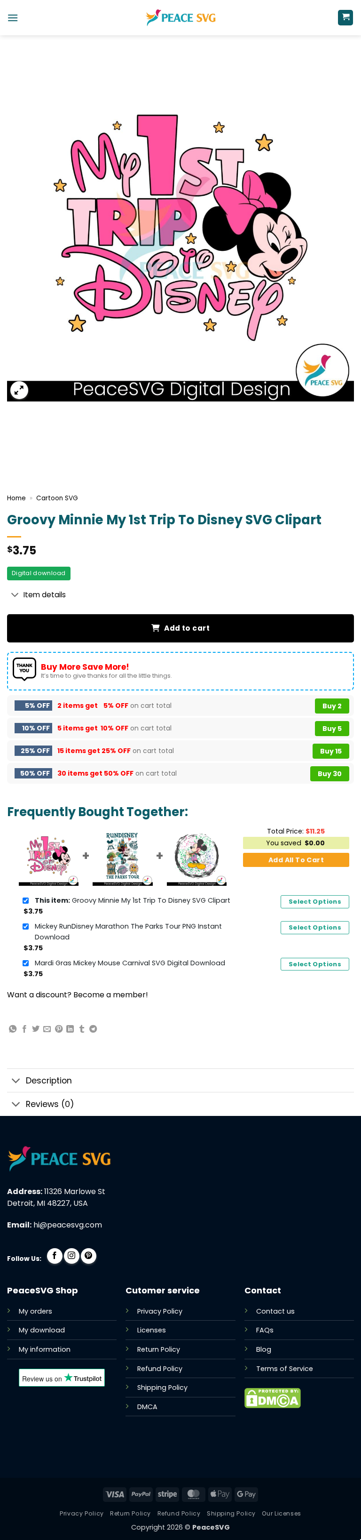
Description (49, 1080)
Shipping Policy (162, 1387)
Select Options (315, 901)
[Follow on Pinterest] (88, 1256)
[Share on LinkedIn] (70, 1029)
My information (45, 1349)
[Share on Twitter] (35, 1029)
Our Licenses (281, 1513)
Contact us (275, 1311)
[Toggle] (15, 595)
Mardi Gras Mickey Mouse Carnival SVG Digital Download (130, 963)
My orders (35, 1311)
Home (16, 498)
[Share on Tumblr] (82, 1029)
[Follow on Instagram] (71, 1256)
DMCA (147, 1407)
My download (42, 1330)
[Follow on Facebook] (55, 1256)
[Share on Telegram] (93, 1029)
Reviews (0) (50, 1104)
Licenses (151, 1330)
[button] (12, 17)
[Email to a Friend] (47, 1029)
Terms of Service (284, 1368)
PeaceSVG (211, 1527)
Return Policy (158, 1349)
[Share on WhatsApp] (12, 1029)
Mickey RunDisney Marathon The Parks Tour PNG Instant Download (128, 932)
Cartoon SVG (57, 498)
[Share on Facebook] (24, 1029)
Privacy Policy (159, 1311)
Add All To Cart (296, 860)
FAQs (265, 1330)
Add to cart (187, 628)
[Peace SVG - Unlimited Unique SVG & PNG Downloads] (180, 18)
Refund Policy (159, 1368)
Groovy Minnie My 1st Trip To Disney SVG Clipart (132, 900)
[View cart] (345, 17)
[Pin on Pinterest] (59, 1029)
